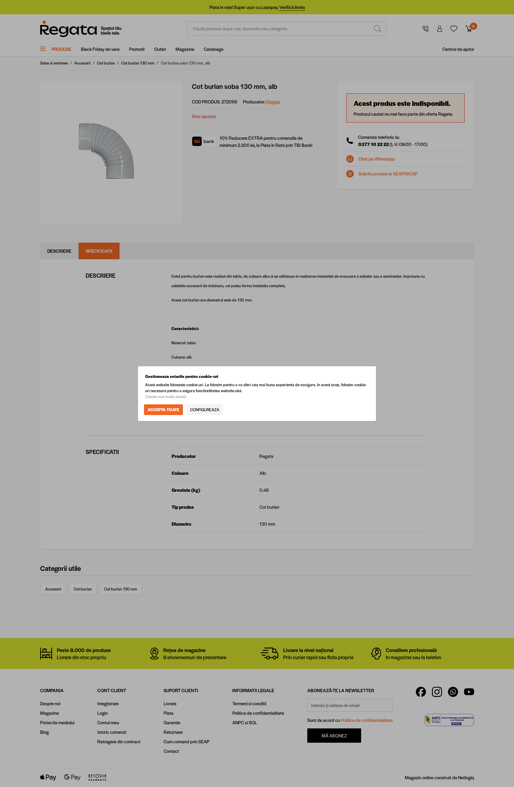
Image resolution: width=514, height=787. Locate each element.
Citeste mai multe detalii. (166, 396)
